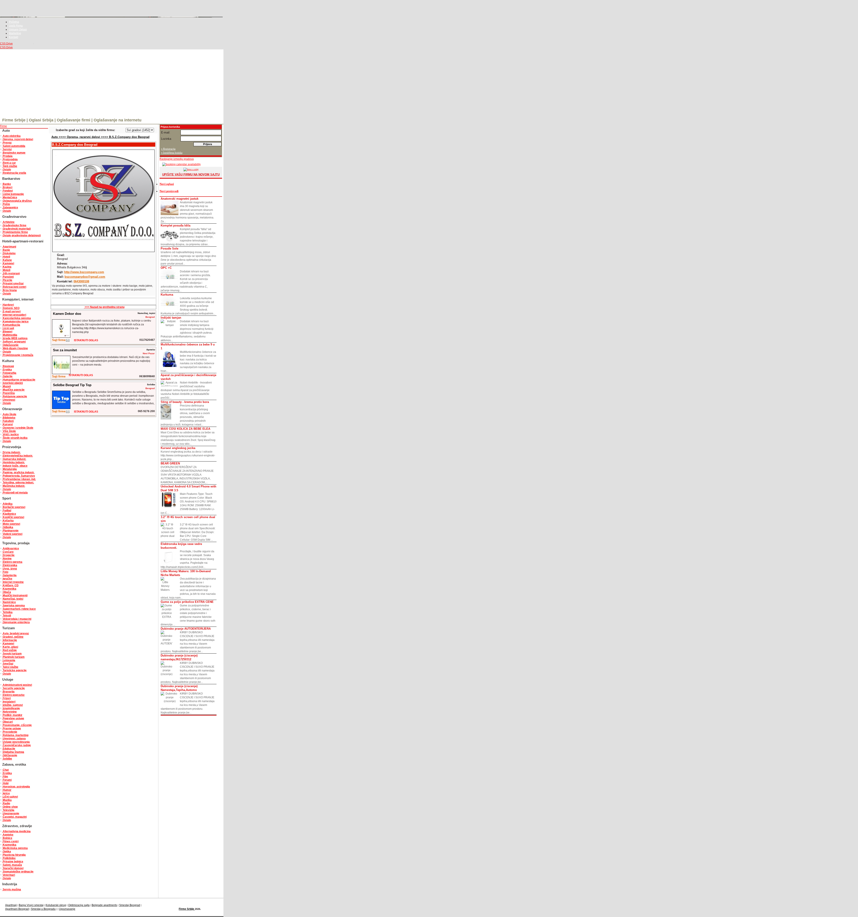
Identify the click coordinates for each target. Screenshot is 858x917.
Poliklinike (9, 858)
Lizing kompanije (13, 194)
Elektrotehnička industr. (17, 455)
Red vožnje (9, 650)
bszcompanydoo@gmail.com (85, 276)
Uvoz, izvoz (9, 568)
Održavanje (9, 755)
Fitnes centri (10, 841)
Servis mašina (11, 889)
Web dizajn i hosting (15, 348)
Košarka (8, 520)
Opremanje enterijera (16, 622)
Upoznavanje (10, 813)
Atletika (7, 503)
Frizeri (6, 698)
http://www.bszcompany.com (84, 272)
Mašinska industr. (13, 485)
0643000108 (81, 281)
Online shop (10, 806)
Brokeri (7, 187)
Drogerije (8, 555)
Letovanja (8, 660)
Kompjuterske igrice (15, 321)
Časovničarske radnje (16, 745)
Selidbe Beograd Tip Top (72, 385)
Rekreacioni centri (14, 286)
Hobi (5, 783)
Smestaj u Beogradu (43, 909)
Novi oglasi (167, 184)
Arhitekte (8, 222)
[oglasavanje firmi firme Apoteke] (61, 373)
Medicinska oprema (15, 848)
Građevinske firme (14, 225)
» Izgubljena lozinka (171, 152)
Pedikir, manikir (12, 715)
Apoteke (7, 834)
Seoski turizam (12, 653)
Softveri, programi (14, 341)
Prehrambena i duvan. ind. (19, 479)
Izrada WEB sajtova (14, 338)
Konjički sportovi (13, 517)
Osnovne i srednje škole (17, 427)
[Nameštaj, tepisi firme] (67, 341)
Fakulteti (8, 421)
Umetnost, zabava (14, 738)
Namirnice (9, 602)
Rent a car (9, 162)
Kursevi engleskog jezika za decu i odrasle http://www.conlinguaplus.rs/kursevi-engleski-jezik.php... (188, 453)
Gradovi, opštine (12, 636)
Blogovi (7, 331)
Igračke (7, 578)
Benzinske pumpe (13, 152)
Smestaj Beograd (129, 905)
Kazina (6, 266)
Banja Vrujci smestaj (31, 905)
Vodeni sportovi (12, 534)
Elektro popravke (13, 695)
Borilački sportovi (13, 507)
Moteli (6, 270)
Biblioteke (8, 417)
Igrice (6, 793)
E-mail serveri (11, 311)
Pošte (6, 204)
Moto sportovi (11, 523)
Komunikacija (11, 324)
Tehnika (7, 612)
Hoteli (6, 256)
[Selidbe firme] (67, 412)
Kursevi (7, 424)
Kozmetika (9, 588)
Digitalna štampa (13, 752)
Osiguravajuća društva (17, 200)
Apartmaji (11, 905)
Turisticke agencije (14, 670)
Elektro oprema (12, 561)
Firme (3, 126)
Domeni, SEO (10, 308)
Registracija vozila (14, 172)
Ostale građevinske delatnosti (21, 235)
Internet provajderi (14, 314)
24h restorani (11, 273)
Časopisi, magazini (14, 816)
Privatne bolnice (12, 861)
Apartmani (9, 246)
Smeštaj (7, 663)
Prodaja (7, 156)
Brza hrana (9, 290)
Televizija (8, 810)
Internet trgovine (13, 582)
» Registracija (168, 148)
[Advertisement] (111, 83)
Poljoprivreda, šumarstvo (18, 475)
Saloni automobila (13, 146)
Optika (6, 851)
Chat (5, 769)
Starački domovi (12, 868)
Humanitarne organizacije (18, 379)
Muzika (7, 800)
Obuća (6, 592)
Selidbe (7, 758)
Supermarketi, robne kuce (19, 608)
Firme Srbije (187, 909)
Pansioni (8, 276)
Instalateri (8, 701)
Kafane (7, 260)
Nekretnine (9, 711)
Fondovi (7, 190)
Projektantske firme (15, 232)
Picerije (7, 280)
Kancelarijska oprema (16, 318)
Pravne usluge (11, 728)
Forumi (7, 779)
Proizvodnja (10, 159)
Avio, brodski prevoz (15, 633)
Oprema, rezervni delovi (17, 139)
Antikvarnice (10, 548)
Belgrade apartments (104, 905)
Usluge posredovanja (16, 741)
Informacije (9, 640)
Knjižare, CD (10, 585)
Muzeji (6, 386)
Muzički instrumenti (14, 595)
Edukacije (8, 748)
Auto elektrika (11, 136)
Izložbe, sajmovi (12, 705)
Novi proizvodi (169, 191)
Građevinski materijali (16, 228)
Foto (5, 572)
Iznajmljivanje (11, 708)
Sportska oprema (13, 605)
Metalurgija (9, 469)
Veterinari (8, 875)
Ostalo (6, 169)
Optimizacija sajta (79, 905)
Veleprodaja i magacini (16, 619)
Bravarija (8, 691)
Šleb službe (9, 166)
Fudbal (6, 510)
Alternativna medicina (16, 831)
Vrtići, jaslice (10, 434)
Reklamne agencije (14, 396)
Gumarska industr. (14, 459)
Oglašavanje (10, 345)
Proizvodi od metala (15, 492)
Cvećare (8, 551)
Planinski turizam (13, 657)
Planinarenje (10, 530)
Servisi (7, 149)
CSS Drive (6, 43)
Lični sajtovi (10, 796)
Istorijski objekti (12, 383)
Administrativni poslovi (17, 684)
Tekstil (6, 615)
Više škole (9, 431)
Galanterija (9, 575)
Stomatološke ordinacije (18, 871)
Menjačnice (9, 197)
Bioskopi (8, 366)
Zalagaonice (10, 207)
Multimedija (9, 335)
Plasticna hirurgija (14, 854)
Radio (6, 803)
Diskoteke (9, 253)
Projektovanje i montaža (17, 355)
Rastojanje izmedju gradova (177, 159)
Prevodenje (9, 731)
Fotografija (9, 373)
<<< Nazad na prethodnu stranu (104, 307)
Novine (7, 558)
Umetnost (8, 399)
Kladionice (9, 513)
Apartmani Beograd (17, 909)
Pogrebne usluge (13, 718)
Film (5, 776)
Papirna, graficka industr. (18, 472)
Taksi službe (10, 667)
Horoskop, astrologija (16, 786)
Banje (6, 250)
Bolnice (7, 838)
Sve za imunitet (65, 350)
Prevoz (7, 142)
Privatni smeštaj (12, 283)
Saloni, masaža (12, 864)
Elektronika (9, 565)
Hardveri (8, 304)
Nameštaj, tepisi (12, 598)
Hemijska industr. (13, 462)
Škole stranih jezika (14, 437)
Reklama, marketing (15, 735)
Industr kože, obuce (14, 465)
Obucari (7, 721)
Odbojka (7, 527)
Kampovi (8, 263)
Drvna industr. (11, 452)
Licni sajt (8, 328)
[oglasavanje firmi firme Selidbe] (61, 408)
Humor (6, 790)
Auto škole (9, 414)
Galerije (7, 376)
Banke (6, 184)
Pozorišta (8, 393)
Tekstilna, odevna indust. (18, 482)
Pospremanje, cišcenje (17, 725)
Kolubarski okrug (56, 905)
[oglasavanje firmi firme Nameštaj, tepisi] (61, 336)
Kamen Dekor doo (67, 314)
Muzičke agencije (13, 389)
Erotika (7, 369)
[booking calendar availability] (180, 164)
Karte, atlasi (10, 646)
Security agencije (13, 688)
